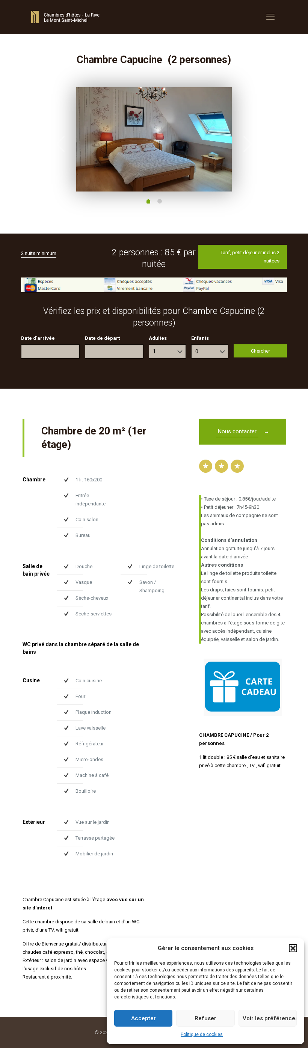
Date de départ (102, 338)
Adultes (158, 338)
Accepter (143, 1018)
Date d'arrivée (38, 338)
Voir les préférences (270, 1018)
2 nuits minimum (38, 253)
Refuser (205, 1018)
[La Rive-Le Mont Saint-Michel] (66, 17)
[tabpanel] (154, 139)
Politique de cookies (202, 1034)
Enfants (200, 338)
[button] (293, 948)
